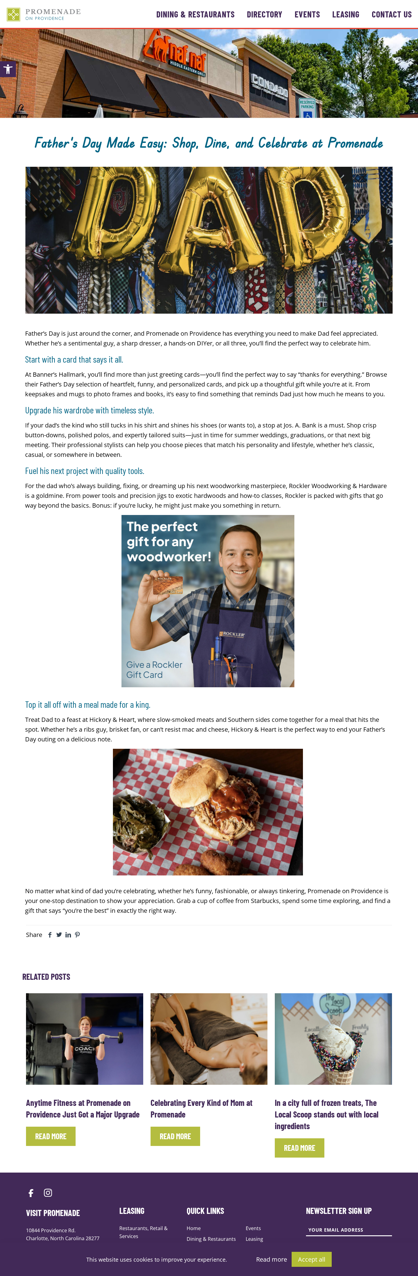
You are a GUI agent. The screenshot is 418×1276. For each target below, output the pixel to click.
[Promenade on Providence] (43, 14)
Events (253, 1228)
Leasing (254, 1239)
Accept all (311, 1259)
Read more (271, 1259)
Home (194, 1228)
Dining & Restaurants (211, 1239)
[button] (8, 69)
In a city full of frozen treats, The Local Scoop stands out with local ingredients (327, 1114)
